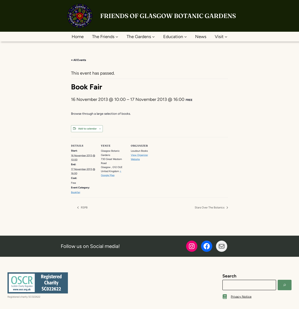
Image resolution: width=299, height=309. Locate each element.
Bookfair (75, 192)
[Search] (285, 285)
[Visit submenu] (226, 36)
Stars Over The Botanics (210, 207)
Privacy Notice (241, 296)
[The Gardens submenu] (153, 36)
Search (229, 276)
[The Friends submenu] (117, 36)
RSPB (84, 207)
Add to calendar (87, 128)
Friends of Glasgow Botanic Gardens (168, 16)
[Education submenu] (185, 36)
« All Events (78, 60)
